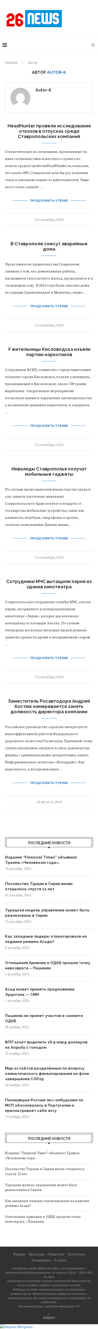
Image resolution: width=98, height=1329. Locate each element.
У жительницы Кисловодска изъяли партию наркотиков (49, 352)
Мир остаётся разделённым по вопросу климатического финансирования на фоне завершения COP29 (47, 1073)
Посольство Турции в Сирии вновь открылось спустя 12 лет (39, 886)
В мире (19, 1254)
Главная (11, 62)
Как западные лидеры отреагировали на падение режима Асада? (46, 939)
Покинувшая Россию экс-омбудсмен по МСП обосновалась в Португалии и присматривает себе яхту (44, 1105)
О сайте (60, 1260)
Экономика (41, 1260)
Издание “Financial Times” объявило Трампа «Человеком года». (41, 860)
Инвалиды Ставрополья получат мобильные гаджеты (49, 471)
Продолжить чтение (49, 200)
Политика (76, 1254)
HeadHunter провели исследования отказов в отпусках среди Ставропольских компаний (49, 131)
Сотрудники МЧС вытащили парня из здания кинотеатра (49, 584)
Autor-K (43, 90)
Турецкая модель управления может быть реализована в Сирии (47, 913)
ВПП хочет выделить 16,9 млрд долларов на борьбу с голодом (46, 1045)
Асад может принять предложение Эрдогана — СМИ (40, 992)
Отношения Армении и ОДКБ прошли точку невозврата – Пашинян (47, 965)
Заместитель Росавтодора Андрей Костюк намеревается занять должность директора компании (49, 706)
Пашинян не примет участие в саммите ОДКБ (44, 1018)
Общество (55, 1254)
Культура (36, 1254)
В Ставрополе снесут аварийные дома (49, 246)
